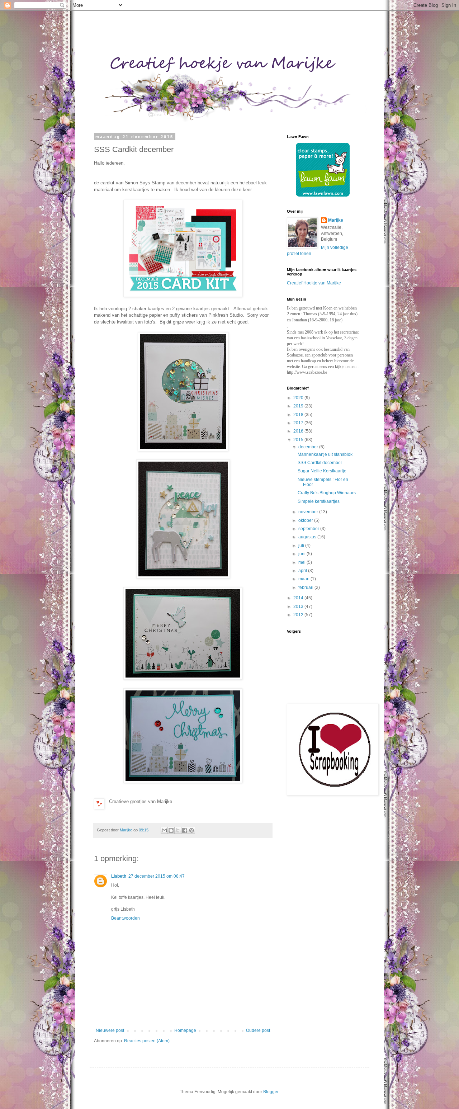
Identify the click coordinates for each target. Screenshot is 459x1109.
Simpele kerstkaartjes (319, 501)
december (308, 446)
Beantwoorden (125, 918)
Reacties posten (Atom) (147, 1040)
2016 (298, 431)
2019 (298, 406)
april (303, 570)
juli (301, 545)
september (309, 528)
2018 (298, 414)
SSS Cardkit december (320, 462)
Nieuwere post (110, 1030)
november (308, 511)
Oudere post (258, 1030)
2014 (298, 597)
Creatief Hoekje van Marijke (314, 282)
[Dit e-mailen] (164, 830)
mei (302, 562)
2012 (298, 614)
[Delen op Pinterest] (191, 830)
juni (302, 553)
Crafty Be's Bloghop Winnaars (327, 492)
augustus (307, 536)
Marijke (335, 220)
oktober (306, 520)
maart (304, 578)
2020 (298, 397)
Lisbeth (118, 876)
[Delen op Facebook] (184, 830)
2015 (298, 439)
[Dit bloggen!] (171, 830)
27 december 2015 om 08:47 (156, 876)
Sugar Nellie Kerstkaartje (322, 470)
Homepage (185, 1030)
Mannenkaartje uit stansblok (325, 454)
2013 (298, 606)
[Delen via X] (177, 830)
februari (306, 587)
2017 (298, 422)
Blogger (270, 1091)
